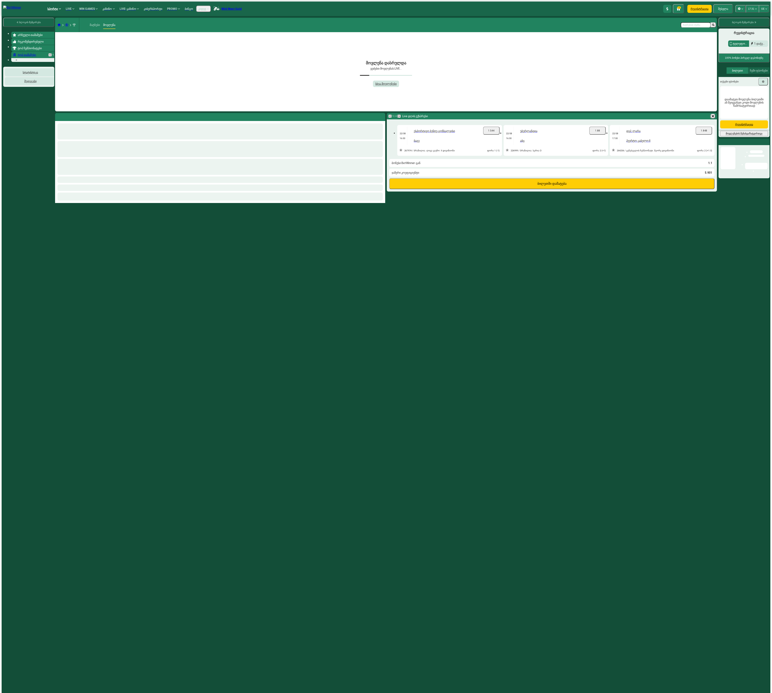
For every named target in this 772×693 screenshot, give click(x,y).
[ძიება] (713, 25)
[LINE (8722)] (59, 25)
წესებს (728, 107)
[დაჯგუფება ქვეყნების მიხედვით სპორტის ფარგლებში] (50, 112)
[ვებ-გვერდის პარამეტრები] (740, 9)
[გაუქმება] (712, 116)
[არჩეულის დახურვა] (45, 112)
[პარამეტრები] (763, 144)
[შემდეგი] (399, 116)
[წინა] (50, 54)
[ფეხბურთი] (66, 25)
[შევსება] (667, 9)
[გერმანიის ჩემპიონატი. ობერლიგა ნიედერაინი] (74, 25)
